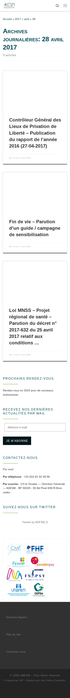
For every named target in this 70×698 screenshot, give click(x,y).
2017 (18, 19)
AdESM (25, 675)
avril (26, 19)
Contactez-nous (16, 651)
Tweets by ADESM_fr (35, 522)
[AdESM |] (9, 5)
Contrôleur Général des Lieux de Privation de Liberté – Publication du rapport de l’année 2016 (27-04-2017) (35, 133)
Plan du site (13, 634)
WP (21, 680)
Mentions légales (16, 617)
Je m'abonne (17, 440)
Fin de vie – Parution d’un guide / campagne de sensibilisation (34, 228)
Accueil (7, 19)
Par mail (8, 469)
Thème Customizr (56, 680)
